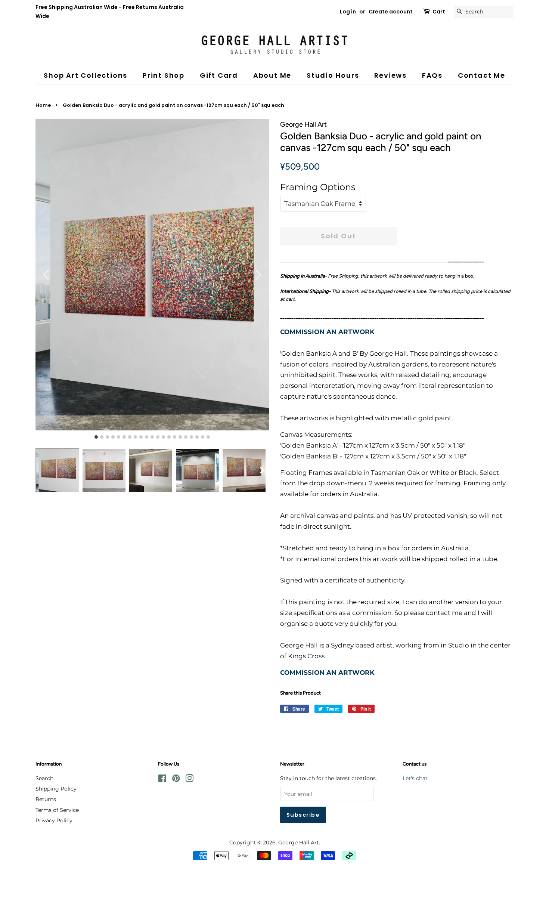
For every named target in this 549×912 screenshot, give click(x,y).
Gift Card (219, 75)
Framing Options (318, 187)
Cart (438, 11)
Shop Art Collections (85, 75)
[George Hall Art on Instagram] (189, 779)
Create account (391, 11)
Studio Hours (333, 75)
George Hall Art (298, 842)
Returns (45, 799)
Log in (348, 11)
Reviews (390, 75)
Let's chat (415, 778)
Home (43, 105)
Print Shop (163, 75)
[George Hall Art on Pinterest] (176, 779)
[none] (261, 470)
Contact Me (481, 75)
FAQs (432, 75)
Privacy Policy (53, 820)
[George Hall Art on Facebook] (162, 779)
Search (44, 778)
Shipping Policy (56, 788)
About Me (272, 75)
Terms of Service (57, 810)
